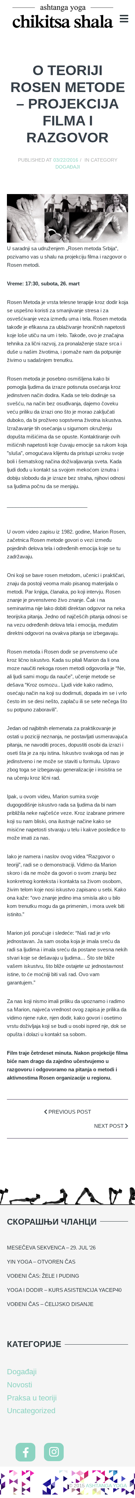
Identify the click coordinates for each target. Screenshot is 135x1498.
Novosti (19, 1384)
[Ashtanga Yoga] (63, 16)
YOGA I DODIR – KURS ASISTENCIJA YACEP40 (64, 1290)
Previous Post (69, 1112)
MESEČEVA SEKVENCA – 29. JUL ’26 (51, 1248)
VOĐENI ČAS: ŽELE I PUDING (43, 1276)
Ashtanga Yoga (106, 1485)
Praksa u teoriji (32, 1398)
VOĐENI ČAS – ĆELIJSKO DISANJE (50, 1304)
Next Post (109, 1126)
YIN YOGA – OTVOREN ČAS (41, 1262)
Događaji (67, 167)
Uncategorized (31, 1410)
